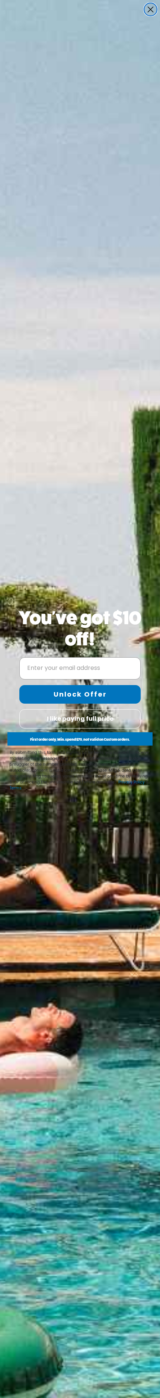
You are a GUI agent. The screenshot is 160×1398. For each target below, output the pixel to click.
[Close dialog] (150, 9)
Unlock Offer (80, 694)
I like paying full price (80, 718)
